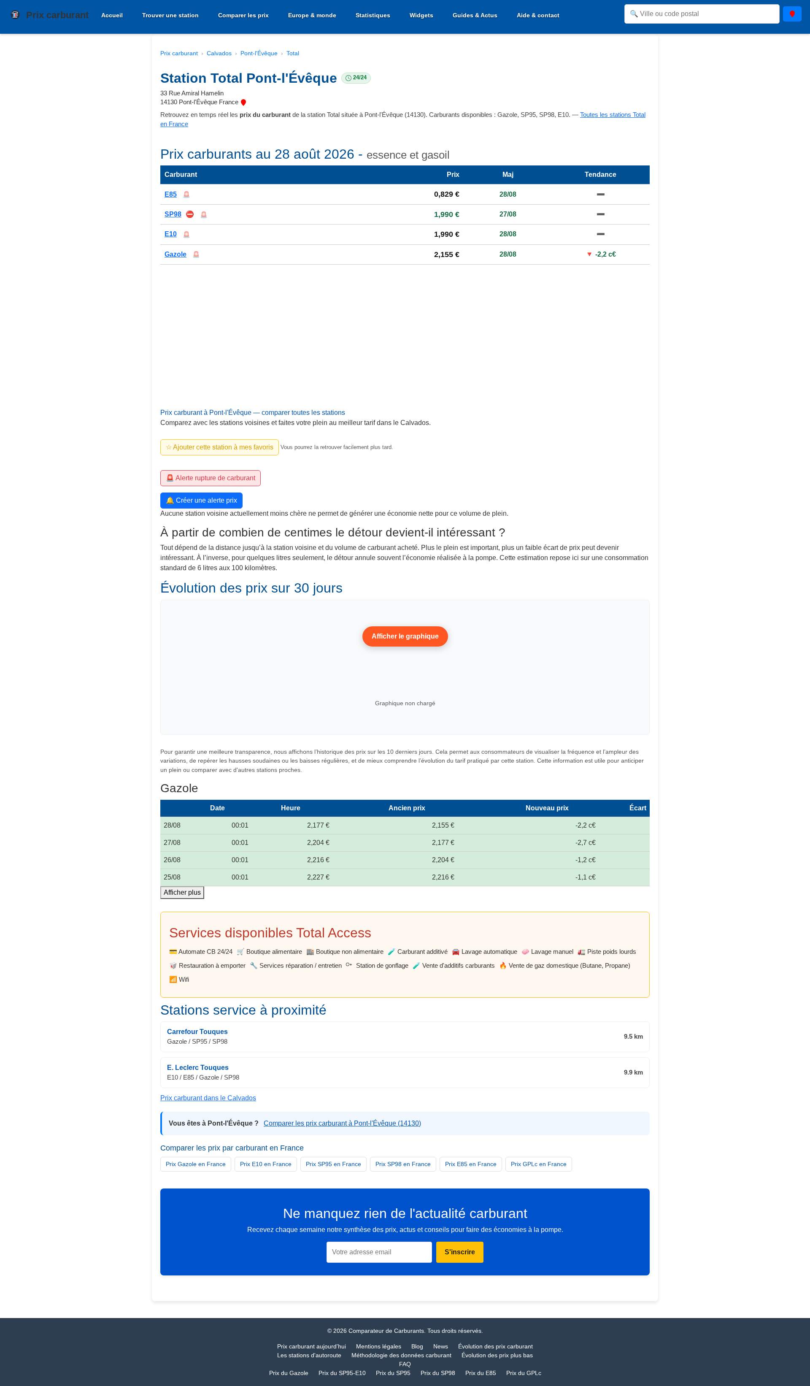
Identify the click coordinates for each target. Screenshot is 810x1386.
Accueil (112, 15)
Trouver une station (170, 15)
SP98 (173, 214)
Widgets (421, 15)
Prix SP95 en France (333, 1164)
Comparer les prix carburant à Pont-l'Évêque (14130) (342, 1123)
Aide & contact (538, 15)
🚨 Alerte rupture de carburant (210, 478)
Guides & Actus (475, 15)
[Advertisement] (405, 346)
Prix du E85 (480, 1373)
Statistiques (373, 15)
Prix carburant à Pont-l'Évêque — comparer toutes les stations (252, 413)
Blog (417, 1346)
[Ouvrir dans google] (243, 102)
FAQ (405, 1364)
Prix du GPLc (523, 1373)
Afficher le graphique (405, 636)
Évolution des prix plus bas (497, 1355)
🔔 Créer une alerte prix (201, 500)
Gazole (175, 254)
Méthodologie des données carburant (401, 1355)
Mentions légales (378, 1346)
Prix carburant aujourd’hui (311, 1346)
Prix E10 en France (266, 1164)
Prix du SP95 (393, 1373)
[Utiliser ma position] (792, 14)
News (440, 1346)
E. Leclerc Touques (198, 1067)
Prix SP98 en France (403, 1164)
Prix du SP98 (438, 1373)
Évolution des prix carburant (495, 1346)
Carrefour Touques (197, 1031)
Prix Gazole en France (196, 1164)
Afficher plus (182, 892)
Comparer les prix (243, 15)
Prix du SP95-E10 (342, 1373)
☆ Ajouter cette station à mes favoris (219, 447)
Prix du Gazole (288, 1373)
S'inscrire (460, 1252)
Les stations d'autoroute (309, 1355)
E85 (171, 194)
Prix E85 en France (471, 1164)
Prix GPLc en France (539, 1164)
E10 (171, 234)
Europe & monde (312, 15)
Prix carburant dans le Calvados (208, 1098)
